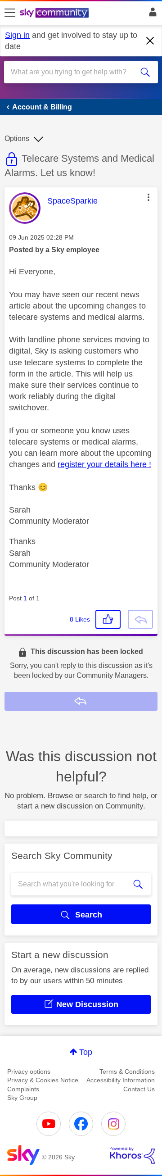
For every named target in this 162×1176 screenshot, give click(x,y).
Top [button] (85, 1052)
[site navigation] (9, 13)
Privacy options (28, 1071)
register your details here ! (104, 464)
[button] (148, 197)
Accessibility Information (120, 1080)
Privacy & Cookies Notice (42, 1080)
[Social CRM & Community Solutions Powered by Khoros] (132, 1155)
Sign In (151, 14)
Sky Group (22, 1097)
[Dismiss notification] (150, 41)
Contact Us (139, 1089)
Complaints (23, 1089)
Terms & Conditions (127, 1071)
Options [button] (16, 138)
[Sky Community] (55, 13)
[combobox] (73, 72)
